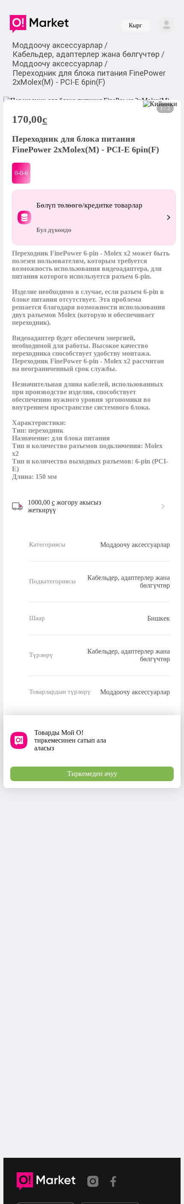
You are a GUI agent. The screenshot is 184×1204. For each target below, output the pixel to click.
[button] (39, 25)
